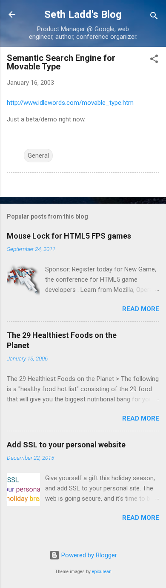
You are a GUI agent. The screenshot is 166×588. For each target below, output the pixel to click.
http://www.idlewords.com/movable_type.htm (70, 103)
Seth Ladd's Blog (83, 14)
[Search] (154, 17)
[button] (154, 60)
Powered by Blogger (88, 555)
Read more (140, 309)
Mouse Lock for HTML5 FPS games (69, 235)
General (38, 155)
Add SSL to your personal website (66, 444)
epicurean (102, 571)
